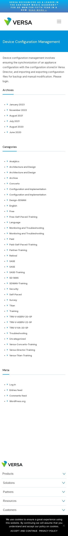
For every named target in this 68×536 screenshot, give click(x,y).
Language (14, 222)
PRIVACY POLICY (48, 530)
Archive (13, 178)
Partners (8, 491)
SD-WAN (13, 277)
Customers (9, 509)
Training (13, 311)
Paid (11, 239)
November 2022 (18, 110)
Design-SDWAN (17, 200)
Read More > (38, 10)
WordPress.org (17, 401)
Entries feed (15, 390)
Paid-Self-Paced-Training (23, 244)
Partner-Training (18, 250)
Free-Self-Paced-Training (23, 216)
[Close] (63, 6)
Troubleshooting (18, 333)
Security (13, 288)
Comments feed (18, 395)
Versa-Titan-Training (20, 355)
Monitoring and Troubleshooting (26, 227)
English (13, 205)
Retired (13, 255)
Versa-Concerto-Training (23, 344)
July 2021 (14, 121)
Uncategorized (17, 338)
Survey (13, 300)
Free (11, 211)
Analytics (14, 161)
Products (7, 473)
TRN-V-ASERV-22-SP (20, 322)
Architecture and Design (22, 166)
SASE (12, 261)
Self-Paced (15, 294)
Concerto (14, 183)
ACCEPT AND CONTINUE (23, 530)
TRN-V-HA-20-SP (18, 327)
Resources (9, 500)
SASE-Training (17, 272)
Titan (12, 305)
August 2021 (16, 115)
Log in (12, 384)
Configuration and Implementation (27, 189)
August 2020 (16, 126)
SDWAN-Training (18, 283)
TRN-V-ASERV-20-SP (20, 316)
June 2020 (15, 132)
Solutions (9, 482)
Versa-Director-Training (22, 349)
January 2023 (17, 104)
